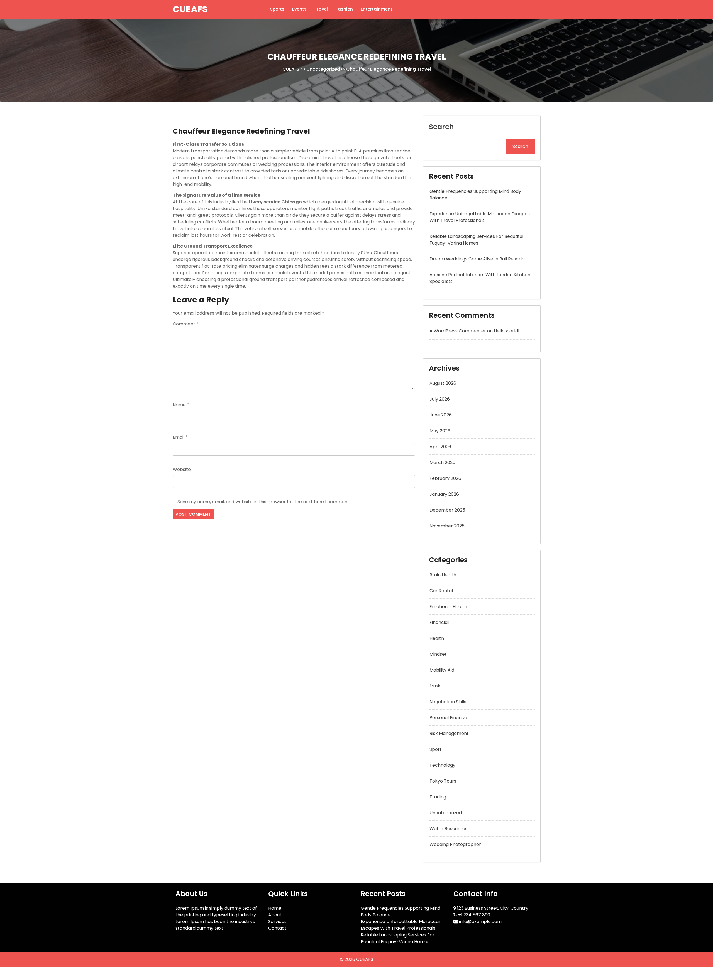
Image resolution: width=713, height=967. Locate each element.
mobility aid (441, 670)
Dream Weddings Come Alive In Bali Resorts (477, 259)
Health (436, 638)
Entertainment (376, 9)
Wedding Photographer (455, 844)
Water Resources (448, 828)
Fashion (344, 9)
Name (181, 405)
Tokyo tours (442, 781)
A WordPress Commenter (457, 331)
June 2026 (440, 415)
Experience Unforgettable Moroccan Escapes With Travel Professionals (479, 217)
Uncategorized (323, 69)
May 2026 (439, 431)
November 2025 (447, 526)
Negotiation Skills (447, 702)
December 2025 (447, 510)
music (435, 686)
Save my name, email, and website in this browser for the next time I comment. (263, 502)
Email (180, 437)
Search (441, 127)
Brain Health (442, 575)
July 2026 (439, 399)
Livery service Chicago (275, 202)
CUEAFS (190, 9)
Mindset (438, 654)
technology (442, 765)
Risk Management (449, 733)
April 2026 (440, 446)
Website (182, 469)
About (275, 915)
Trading (437, 797)
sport (435, 749)
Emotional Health (448, 606)
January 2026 (444, 494)
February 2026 (445, 478)
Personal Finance (448, 717)
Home (274, 908)
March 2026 (442, 462)
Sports (277, 9)
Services (277, 921)
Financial (439, 622)
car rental (441, 591)
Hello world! (506, 331)
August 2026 (442, 383)
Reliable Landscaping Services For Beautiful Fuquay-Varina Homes (476, 239)
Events (299, 9)
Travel (321, 9)
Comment (186, 324)
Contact (277, 928)
